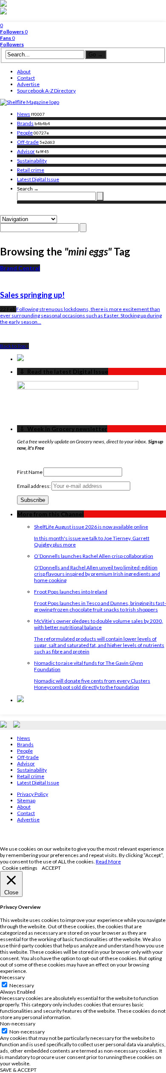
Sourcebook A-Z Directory (46, 90)
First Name (30, 472)
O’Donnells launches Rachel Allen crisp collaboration (93, 556)
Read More (108, 861)
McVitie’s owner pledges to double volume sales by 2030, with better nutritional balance (98, 624)
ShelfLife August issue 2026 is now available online (91, 527)
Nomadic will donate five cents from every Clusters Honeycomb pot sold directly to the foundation (92, 684)
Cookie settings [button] (19, 868)
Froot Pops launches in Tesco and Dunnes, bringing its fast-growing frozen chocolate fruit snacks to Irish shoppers (100, 606)
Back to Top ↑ (14, 346)
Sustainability (32, 160)
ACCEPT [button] (51, 868)
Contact (26, 78)
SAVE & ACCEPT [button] (18, 1070)
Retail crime (30, 170)
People (25, 132)
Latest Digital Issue (38, 179)
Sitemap (26, 800)
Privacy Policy (32, 794)
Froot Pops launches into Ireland (70, 591)
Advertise (28, 84)
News (23, 114)
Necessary (21, 985)
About (24, 71)
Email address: (34, 486)
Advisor (26, 151)
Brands (25, 123)
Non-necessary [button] (17, 1023)
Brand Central (20, 268)
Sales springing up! (32, 295)
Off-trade (28, 142)
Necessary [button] (12, 977)
